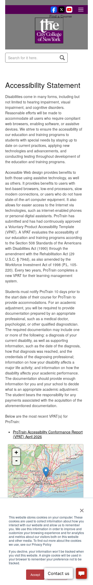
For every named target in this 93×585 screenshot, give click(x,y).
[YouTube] (68, 11)
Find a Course (60, 16)
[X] (61, 11)
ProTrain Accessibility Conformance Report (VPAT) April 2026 (48, 434)
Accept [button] (35, 574)
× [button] (82, 508)
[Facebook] (53, 11)
